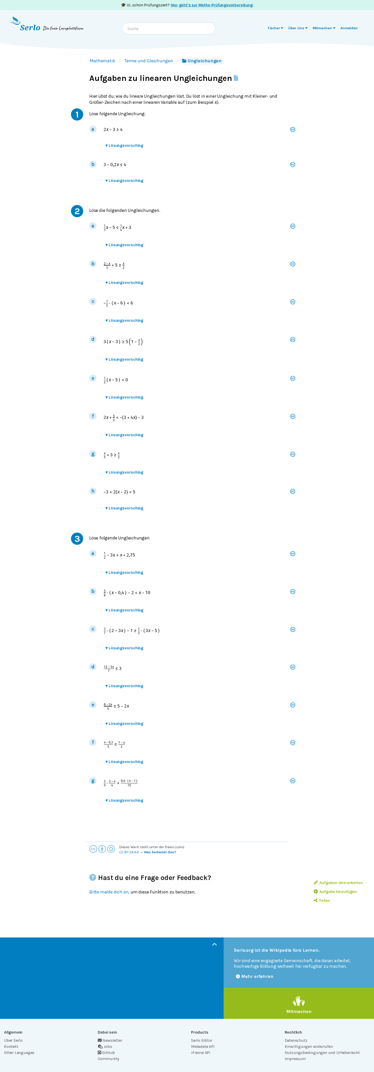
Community (108, 1058)
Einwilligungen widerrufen (309, 1046)
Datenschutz (296, 1040)
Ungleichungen (205, 61)
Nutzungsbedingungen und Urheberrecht (322, 1052)
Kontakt (11, 1046)
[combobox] (168, 28)
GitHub (108, 1052)
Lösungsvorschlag (124, 145)
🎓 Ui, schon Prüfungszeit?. (187, 5)
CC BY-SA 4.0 (129, 852)
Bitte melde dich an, (109, 892)
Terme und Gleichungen (148, 61)
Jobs (108, 1046)
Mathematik (102, 61)
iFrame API (200, 1052)
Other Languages (19, 1052)
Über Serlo (13, 1040)
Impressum (295, 1058)
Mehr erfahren (257, 976)
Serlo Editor (201, 1040)
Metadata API (203, 1046)
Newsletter (112, 1040)
